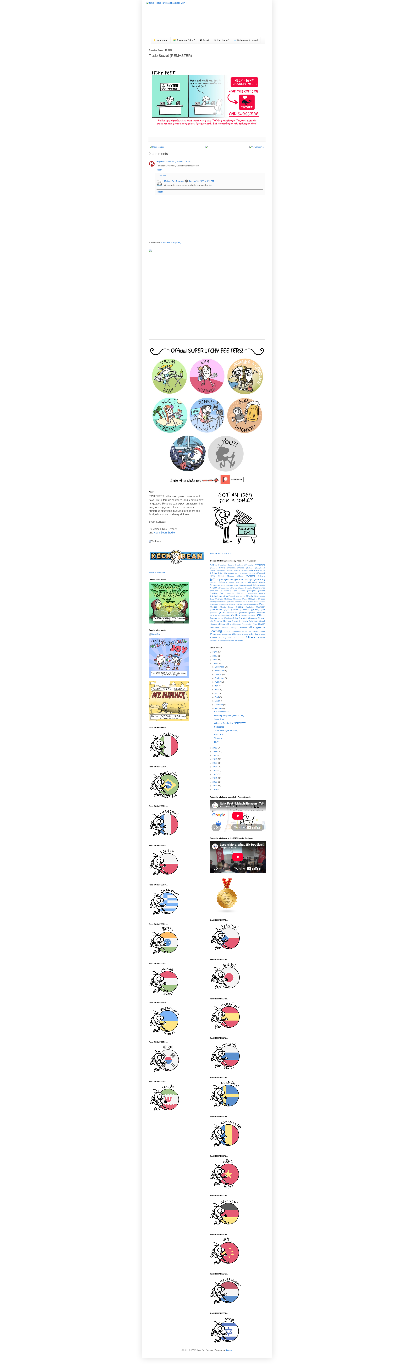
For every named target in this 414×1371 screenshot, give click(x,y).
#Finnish (227, 621)
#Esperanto (252, 618)
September (220, 678)
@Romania (222, 601)
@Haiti (231, 582)
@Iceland (252, 582)
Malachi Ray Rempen (174, 181)
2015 (215, 774)
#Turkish (261, 638)
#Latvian (227, 631)
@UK (263, 610)
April (217, 697)
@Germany (259, 579)
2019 (215, 759)
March (218, 701)
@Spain (239, 607)
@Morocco (241, 593)
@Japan (213, 588)
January (218, 708)
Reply (159, 170)
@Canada (254, 570)
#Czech (220, 618)
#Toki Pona (239, 638)
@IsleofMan (238, 585)
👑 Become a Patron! (184, 40)
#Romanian (226, 634)
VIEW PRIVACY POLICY (220, 553)
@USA (221, 612)
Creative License (221, 712)
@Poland (261, 599)
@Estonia (261, 576)
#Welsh (231, 640)
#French (243, 621)
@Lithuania (214, 591)
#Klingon (234, 628)
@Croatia (231, 573)
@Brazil (237, 570)
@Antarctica (248, 565)
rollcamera (239, 640)
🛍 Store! (204, 40)
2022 (215, 748)
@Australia (231, 568)
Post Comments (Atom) (171, 242)
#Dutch (234, 618)
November (219, 670)
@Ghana (213, 582)
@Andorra (239, 565)
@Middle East (217, 593)
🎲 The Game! (221, 40)
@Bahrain (249, 568)
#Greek (262, 621)
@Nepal (262, 593)
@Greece (222, 582)
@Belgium (214, 570)
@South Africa (252, 604)
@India (262, 582)
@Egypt (240, 576)
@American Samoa (226, 565)
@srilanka (249, 607)
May (217, 693)
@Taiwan (234, 610)
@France (239, 579)
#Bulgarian (243, 615)
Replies (162, 176)
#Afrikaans (261, 613)
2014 (215, 778)
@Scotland (214, 604)
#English (243, 618)
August (218, 682)
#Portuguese (215, 634)
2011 (215, 789)
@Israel (246, 585)
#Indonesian (246, 624)
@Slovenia (241, 604)
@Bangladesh (260, 568)
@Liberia (248, 588)
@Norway (219, 599)
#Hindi (228, 624)
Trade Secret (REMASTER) (226, 731)
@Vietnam (243, 613)
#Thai (230, 638)
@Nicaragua (240, 596)
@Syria (226, 610)
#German (253, 621)
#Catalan (252, 615)
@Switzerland (216, 610)
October (218, 674)
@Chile (262, 570)
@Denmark (260, 573)
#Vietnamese (223, 640)
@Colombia (222, 573)
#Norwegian (253, 631)
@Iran (223, 585)
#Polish (262, 631)
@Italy (253, 585)
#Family (218, 621)
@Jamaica (261, 585)
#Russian (236, 634)
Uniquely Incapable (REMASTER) (229, 715)
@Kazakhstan (223, 588)
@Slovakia (233, 604)
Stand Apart (219, 719)
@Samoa (238, 601)
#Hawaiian (213, 624)
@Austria (240, 568)
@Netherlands (216, 596)
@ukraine (213, 613)
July (217, 686)
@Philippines (252, 599)
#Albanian (213, 615)
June (217, 689)
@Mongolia (230, 593)
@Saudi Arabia (259, 601)
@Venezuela (232, 613)
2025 (215, 656)
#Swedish (213, 638)
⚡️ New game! (160, 40)
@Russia (230, 601)
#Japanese (214, 628)
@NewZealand (229, 596)
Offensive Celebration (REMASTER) (230, 723)
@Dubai (221, 576)
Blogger (228, 1350)
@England (250, 576)
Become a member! (157, 572)
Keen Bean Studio (164, 532)
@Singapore (223, 604)
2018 (215, 763)
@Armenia (213, 568)
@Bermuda (222, 570)
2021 (215, 751)
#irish (255, 624)
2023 (215, 663)
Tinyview (218, 738)
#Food (235, 621)
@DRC (212, 576)
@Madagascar (239, 591)
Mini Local (218, 734)
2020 (215, 755)
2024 (215, 660)
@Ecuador (230, 576)
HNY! (216, 742)
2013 (215, 782)
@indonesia (215, 585)
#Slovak (245, 634)
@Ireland (229, 585)
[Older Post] (156, 147)
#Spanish (253, 634)
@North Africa (252, 596)
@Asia (222, 567)
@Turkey (255, 610)
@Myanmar (252, 593)
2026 (215, 652)
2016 (215, 770)
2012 (215, 786)
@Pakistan (228, 599)
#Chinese (261, 615)
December (219, 667)
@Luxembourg (225, 591)
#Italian (261, 624)
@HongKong (241, 582)
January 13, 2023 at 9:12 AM (201, 181)
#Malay (244, 631)
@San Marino (248, 601)
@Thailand (244, 610)
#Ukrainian (214, 640)
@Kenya (233, 588)
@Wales (251, 613)
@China (213, 573)
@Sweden (260, 607)
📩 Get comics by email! (246, 40)
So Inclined (219, 727)
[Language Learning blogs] (227, 913)
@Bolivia (230, 570)
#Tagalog (222, 638)
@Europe (216, 579)
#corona (213, 618)
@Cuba (238, 573)
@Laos (241, 588)
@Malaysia (251, 591)
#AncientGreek (224, 615)
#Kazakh (225, 628)
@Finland (228, 579)
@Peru (244, 599)
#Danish (227, 618)
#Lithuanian (236, 631)
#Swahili (262, 634)
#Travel (251, 637)
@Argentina (260, 565)
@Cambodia (245, 570)
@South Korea (226, 607)
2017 (215, 767)
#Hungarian (236, 624)
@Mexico (261, 591)
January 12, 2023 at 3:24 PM (178, 162)
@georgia (248, 580)
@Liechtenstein (259, 588)
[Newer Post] (257, 147)
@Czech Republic (248, 573)
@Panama (237, 599)
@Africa (213, 565)
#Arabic (234, 615)
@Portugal (214, 601)
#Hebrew (221, 624)
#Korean (243, 628)
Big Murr (160, 162)
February (219, 705)
